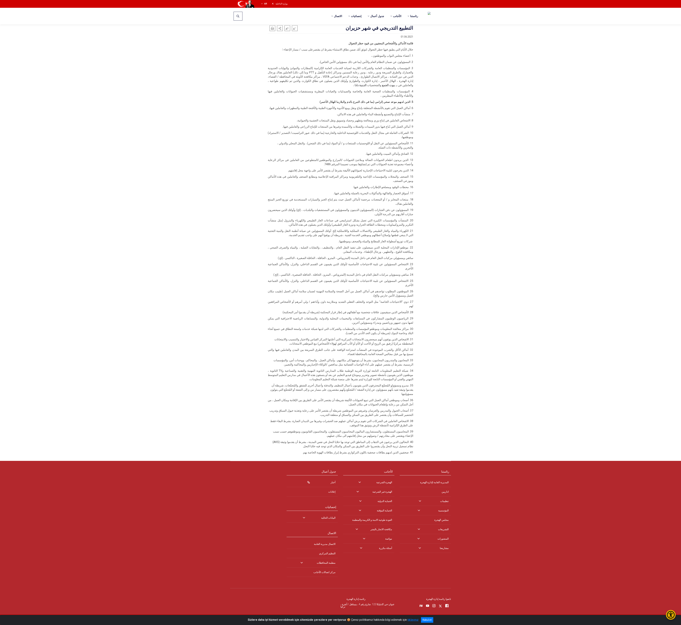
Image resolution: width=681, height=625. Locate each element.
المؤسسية (443, 510)
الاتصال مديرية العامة (325, 544)
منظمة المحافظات (326, 562)
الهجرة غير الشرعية (382, 491)
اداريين (445, 491)
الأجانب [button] (397, 16)
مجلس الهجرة (441, 519)
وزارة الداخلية (281, 4)
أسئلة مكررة (385, 548)
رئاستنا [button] (414, 16)
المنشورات (443, 538)
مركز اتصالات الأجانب (324, 572)
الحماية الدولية (385, 501)
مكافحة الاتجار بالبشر (381, 529)
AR (265, 4)
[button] (280, 28)
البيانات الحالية (328, 517)
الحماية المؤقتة (384, 510)
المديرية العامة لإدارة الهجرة (434, 482)
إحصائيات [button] (356, 16)
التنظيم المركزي (327, 553)
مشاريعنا (444, 548)
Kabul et (427, 619)
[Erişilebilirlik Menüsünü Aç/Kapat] (671, 615)
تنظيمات (444, 501)
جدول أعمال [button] (377, 16)
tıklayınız (413, 619)
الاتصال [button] (338, 16)
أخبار (333, 482)
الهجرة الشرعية (384, 482)
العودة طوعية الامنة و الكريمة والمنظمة (372, 519)
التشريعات (443, 529)
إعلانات (332, 491)
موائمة (388, 538)
